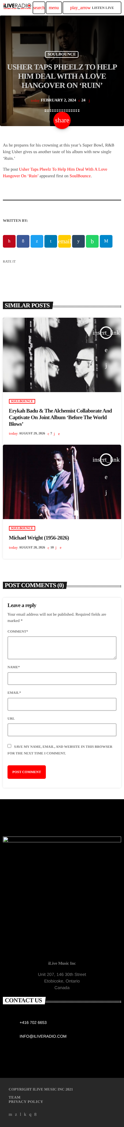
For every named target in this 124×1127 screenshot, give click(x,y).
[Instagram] (30, 1114)
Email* (14, 693)
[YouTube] (10, 1114)
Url (11, 718)
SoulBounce (80, 176)
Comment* (17, 631)
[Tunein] (20, 1114)
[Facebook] (35, 1114)
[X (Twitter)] (16, 1114)
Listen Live (92, 7)
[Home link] (17, 7)
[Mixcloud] (25, 1114)
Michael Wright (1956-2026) (39, 538)
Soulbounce (62, 54)
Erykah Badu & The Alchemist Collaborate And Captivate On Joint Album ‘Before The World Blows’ (60, 417)
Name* (13, 667)
